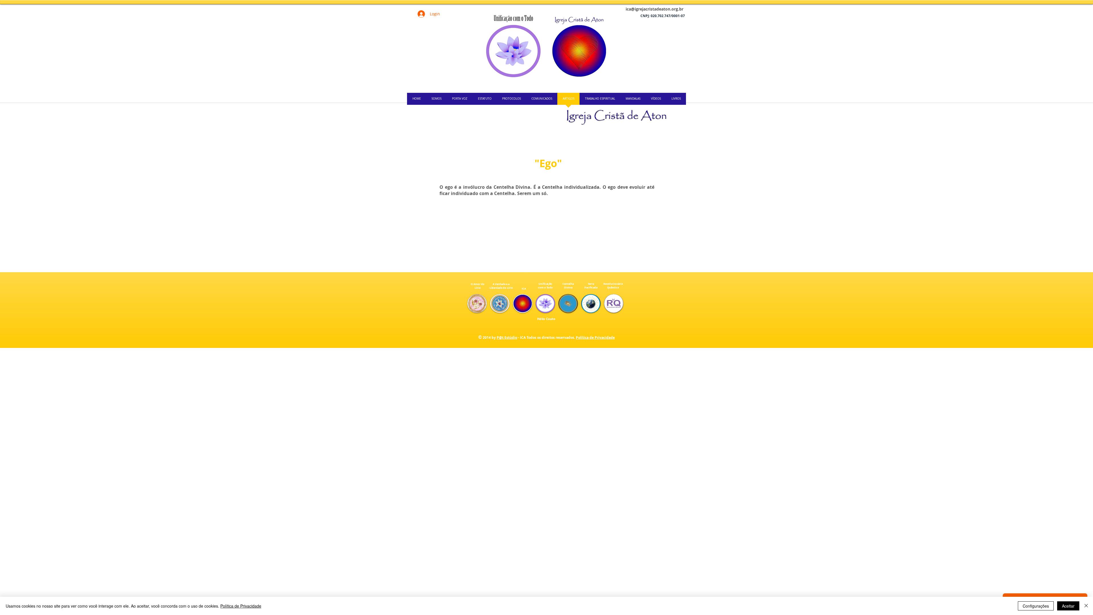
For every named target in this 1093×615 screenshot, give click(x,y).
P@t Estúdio (507, 337)
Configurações (1036, 606)
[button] (477, 303)
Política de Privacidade (595, 337)
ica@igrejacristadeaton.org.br (654, 9)
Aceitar (1068, 606)
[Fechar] (1086, 605)
